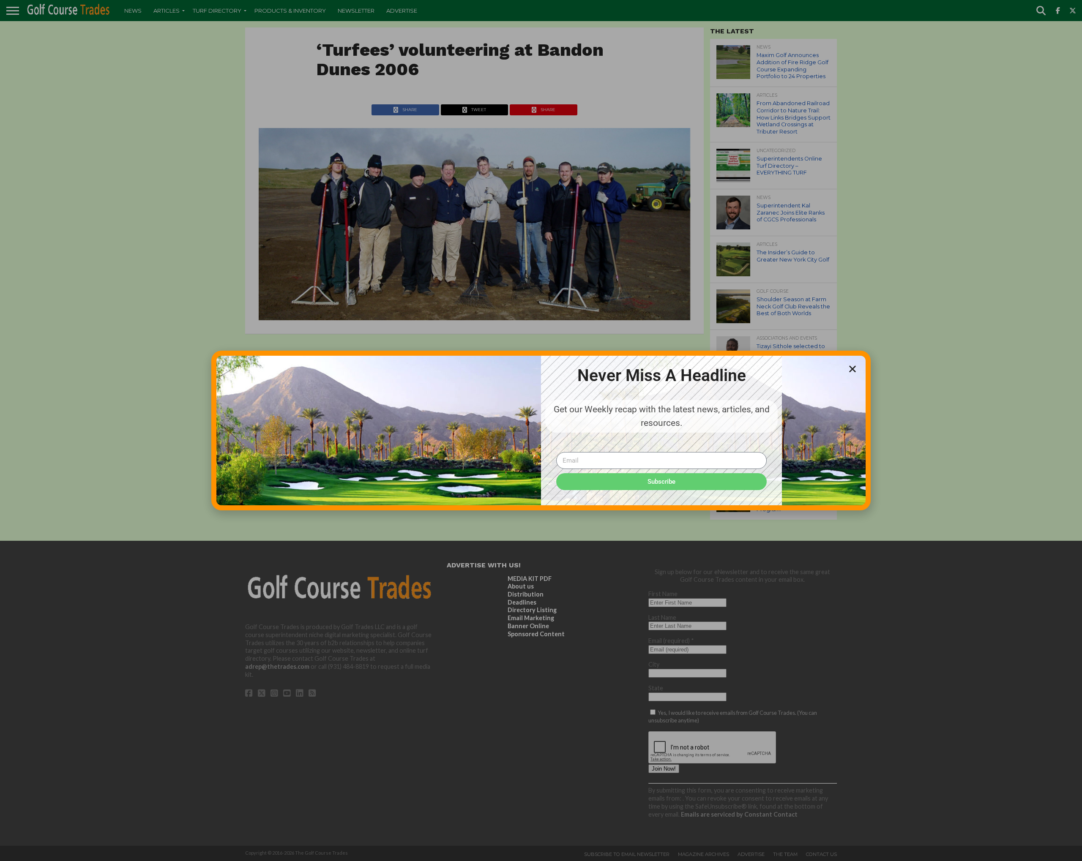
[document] (541, 430)
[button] (852, 368)
